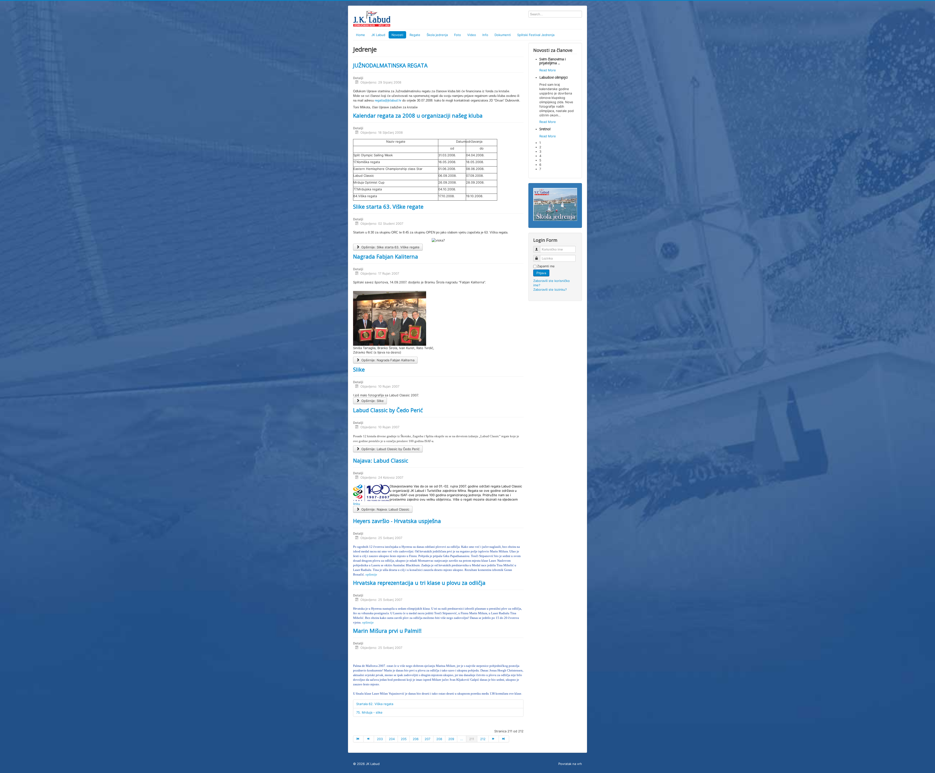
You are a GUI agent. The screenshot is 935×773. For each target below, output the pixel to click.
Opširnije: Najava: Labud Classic (384, 509)
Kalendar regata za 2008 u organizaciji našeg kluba (418, 115)
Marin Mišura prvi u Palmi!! (387, 630)
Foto (457, 35)
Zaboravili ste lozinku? (550, 289)
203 (380, 739)
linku (356, 504)
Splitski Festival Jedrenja (535, 35)
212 (483, 739)
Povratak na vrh (570, 764)
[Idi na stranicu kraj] (504, 739)
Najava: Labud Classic (380, 460)
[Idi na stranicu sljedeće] (494, 739)
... (461, 739)
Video (471, 35)
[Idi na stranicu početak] (358, 739)
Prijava (541, 272)
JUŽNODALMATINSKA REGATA (390, 65)
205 (404, 739)
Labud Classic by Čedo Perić (388, 410)
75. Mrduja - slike (369, 712)
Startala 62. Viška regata (374, 704)
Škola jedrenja (437, 35)
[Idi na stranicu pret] (369, 739)
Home (360, 35)
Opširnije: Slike (372, 401)
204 (392, 739)
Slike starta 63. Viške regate (388, 206)
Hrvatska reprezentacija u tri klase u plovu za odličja (419, 582)
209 (451, 739)
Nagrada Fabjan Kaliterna (385, 256)
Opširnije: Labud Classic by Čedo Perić (390, 449)
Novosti (397, 35)
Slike (359, 369)
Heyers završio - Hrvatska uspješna (397, 520)
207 (427, 739)
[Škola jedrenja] (555, 204)
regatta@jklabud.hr (388, 100)
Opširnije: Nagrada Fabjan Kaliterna (387, 360)
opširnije (371, 574)
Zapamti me (546, 266)
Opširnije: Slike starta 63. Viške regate (390, 247)
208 (439, 739)
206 (416, 739)
